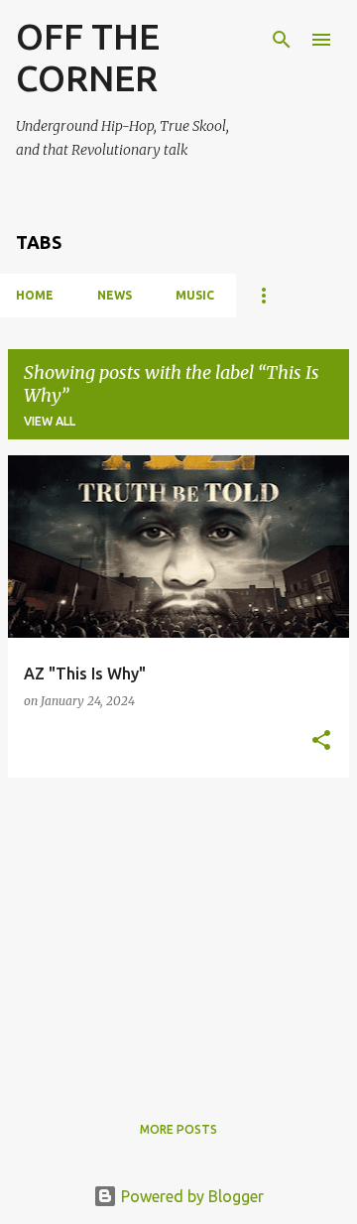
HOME (35, 295)
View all (49, 421)
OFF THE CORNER (88, 57)
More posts (178, 1129)
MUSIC (195, 295)
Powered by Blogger (190, 1196)
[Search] (282, 39)
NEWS (114, 295)
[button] (321, 741)
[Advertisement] (178, 932)
